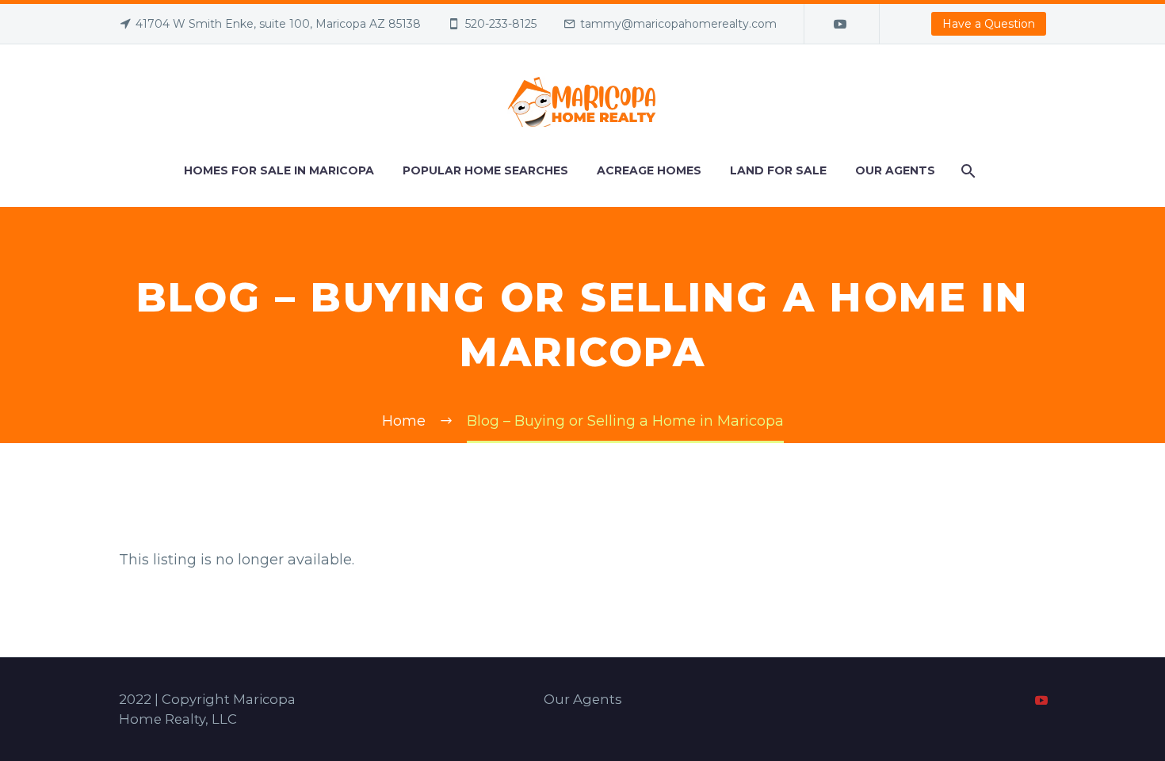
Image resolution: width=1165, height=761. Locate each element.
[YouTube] (840, 23)
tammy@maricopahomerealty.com (678, 24)
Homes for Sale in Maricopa (279, 170)
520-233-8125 (501, 24)
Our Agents (895, 170)
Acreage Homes (649, 170)
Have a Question (988, 24)
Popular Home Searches (485, 170)
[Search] (967, 171)
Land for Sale (778, 170)
